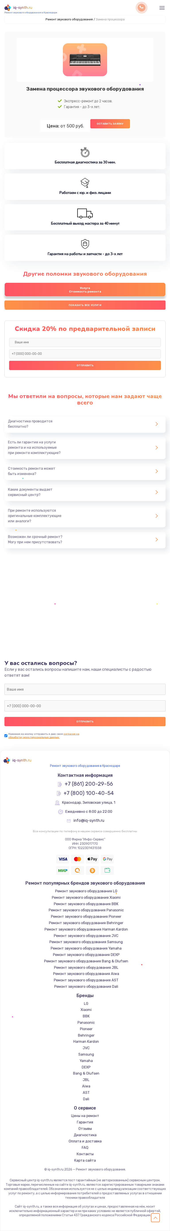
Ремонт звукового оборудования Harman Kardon (86, 929)
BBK (86, 1016)
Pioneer (86, 1029)
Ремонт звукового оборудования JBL (86, 967)
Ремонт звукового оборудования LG (86, 891)
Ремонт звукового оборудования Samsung (86, 942)
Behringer (86, 1035)
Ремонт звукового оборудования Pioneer (86, 916)
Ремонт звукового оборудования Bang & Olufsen (86, 961)
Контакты (85, 1154)
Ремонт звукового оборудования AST (86, 980)
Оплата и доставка (85, 1141)
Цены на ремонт (85, 1116)
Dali (86, 1099)
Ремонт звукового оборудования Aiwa (86, 974)
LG (86, 1003)
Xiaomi (86, 1010)
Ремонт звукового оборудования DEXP (86, 955)
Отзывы (85, 1129)
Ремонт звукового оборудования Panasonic (86, 910)
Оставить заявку (110, 123)
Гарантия (85, 1122)
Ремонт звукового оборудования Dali (86, 986)
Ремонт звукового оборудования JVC (86, 936)
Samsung (86, 1054)
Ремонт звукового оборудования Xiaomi (86, 897)
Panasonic (86, 1022)
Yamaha (86, 1061)
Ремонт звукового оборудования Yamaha (86, 948)
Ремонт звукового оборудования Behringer (86, 923)
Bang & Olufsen (86, 1073)
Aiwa (86, 1086)
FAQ (85, 1148)
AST (86, 1092)
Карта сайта (85, 1160)
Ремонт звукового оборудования (69, 19)
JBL (86, 1080)
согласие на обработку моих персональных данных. (43, 735)
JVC (86, 1048)
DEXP (86, 1067)
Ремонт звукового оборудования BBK (86, 904)
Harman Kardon (86, 1041)
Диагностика (85, 1135)
